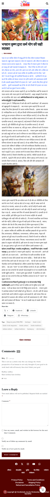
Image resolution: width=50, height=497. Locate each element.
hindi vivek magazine (10, 325)
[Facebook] (16, 464)
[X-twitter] (22, 464)
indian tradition (20, 329)
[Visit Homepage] (25, 3)
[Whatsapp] (39, 464)
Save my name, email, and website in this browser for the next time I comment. (26, 431)
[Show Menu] (3, 3)
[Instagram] (28, 464)
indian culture (7, 329)
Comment (6, 401)
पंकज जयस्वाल (8, 53)
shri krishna (40, 329)
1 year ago (11, 358)
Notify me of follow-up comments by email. (17, 441)
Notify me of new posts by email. (13, 449)
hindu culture (24, 325)
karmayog (30, 329)
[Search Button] (47, 3)
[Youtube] (33, 464)
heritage (27, 322)
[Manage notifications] (5, 492)
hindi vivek (37, 322)
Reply (5, 378)
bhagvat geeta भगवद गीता (15, 322)
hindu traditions (36, 325)
